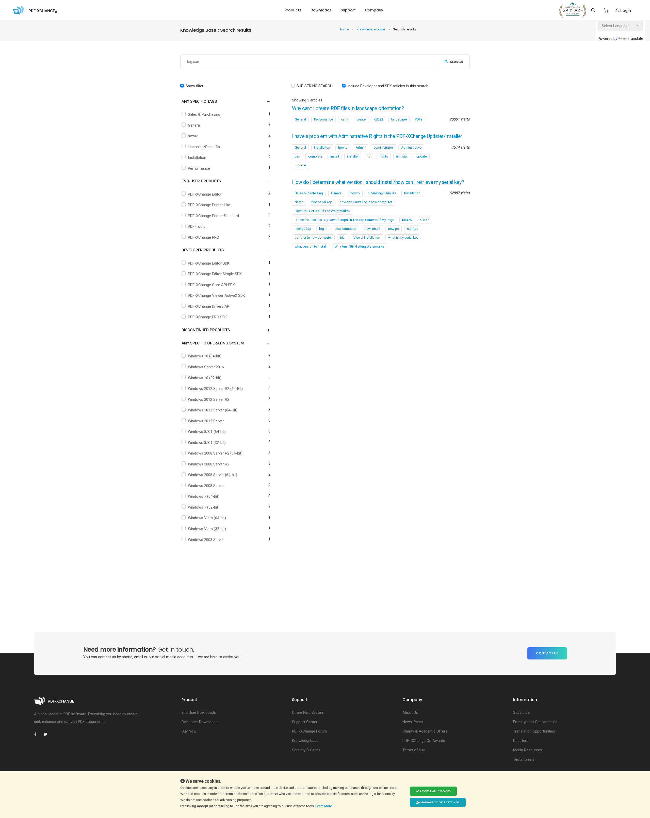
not (369, 156)
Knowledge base (371, 29)
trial (342, 237)
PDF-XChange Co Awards (423, 740)
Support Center (304, 722)
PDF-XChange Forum (309, 731)
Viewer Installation (366, 237)
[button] (223, 101)
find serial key (322, 202)
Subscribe (521, 712)
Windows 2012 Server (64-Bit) (212, 410)
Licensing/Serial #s (204, 147)
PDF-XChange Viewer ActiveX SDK (216, 295)
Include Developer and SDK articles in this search (387, 86)
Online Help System (308, 712)
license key (303, 229)
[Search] (593, 10)
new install (372, 229)
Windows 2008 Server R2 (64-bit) (215, 453)
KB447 (424, 220)
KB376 (407, 220)
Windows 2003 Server (206, 539)
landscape (399, 119)
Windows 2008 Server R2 (208, 464)
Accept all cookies (435, 791)
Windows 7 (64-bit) (203, 496)
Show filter (194, 86)
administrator (383, 147)
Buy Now (189, 731)
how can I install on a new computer (366, 202)
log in (323, 229)
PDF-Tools (196, 226)
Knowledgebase (305, 740)
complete (315, 156)
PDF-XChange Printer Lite (209, 205)
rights (384, 156)
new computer (345, 229)
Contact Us (547, 653)
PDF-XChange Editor (205, 194)
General (194, 125)
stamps (412, 229)
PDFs (418, 119)
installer (353, 156)
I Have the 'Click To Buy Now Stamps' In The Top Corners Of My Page (344, 220)
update (421, 156)
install (334, 156)
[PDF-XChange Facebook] (38, 734)
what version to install (311, 246)
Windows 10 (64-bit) (204, 356)
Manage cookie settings (440, 802)
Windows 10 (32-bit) (204, 378)
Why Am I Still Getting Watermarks (359, 246)
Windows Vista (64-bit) (207, 518)
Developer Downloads (200, 722)
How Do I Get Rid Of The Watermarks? (322, 211)
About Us (410, 712)
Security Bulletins (306, 750)
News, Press (412, 722)
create (361, 119)
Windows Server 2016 (206, 367)
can (297, 156)
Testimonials (523, 759)
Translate (635, 38)
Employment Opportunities (535, 722)
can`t (344, 119)
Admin (360, 147)
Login (625, 10)
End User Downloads (199, 712)
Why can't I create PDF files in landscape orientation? (348, 108)
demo (299, 202)
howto (193, 136)
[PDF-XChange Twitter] (47, 734)
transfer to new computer (313, 237)
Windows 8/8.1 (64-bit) (207, 431)
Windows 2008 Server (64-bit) (212, 475)
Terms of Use (413, 750)
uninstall (402, 156)
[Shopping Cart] (606, 10)
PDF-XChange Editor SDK (209, 263)
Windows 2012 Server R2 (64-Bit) (215, 388)
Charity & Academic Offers (424, 731)
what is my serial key (403, 237)
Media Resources (527, 750)
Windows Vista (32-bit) (207, 529)
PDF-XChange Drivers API (209, 306)
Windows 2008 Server (206, 485)
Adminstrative (411, 147)
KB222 (378, 119)
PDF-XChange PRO (203, 237)
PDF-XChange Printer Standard (213, 216)
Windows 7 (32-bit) (203, 507)
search (456, 62)
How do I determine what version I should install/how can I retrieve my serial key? (378, 182)
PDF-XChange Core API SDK (211, 285)
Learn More (324, 806)
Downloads (321, 10)
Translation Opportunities (534, 731)
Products (293, 10)
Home (344, 29)
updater (300, 165)
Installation (197, 157)
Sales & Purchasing (204, 114)
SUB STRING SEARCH (315, 86)
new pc (393, 229)
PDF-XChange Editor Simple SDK (215, 274)
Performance (199, 168)
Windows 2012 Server (206, 421)
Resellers (520, 740)
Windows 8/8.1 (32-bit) (207, 442)
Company (374, 10)
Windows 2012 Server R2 (208, 399)
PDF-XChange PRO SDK (207, 317)
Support (348, 10)
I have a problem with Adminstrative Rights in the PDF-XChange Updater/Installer (377, 136)
